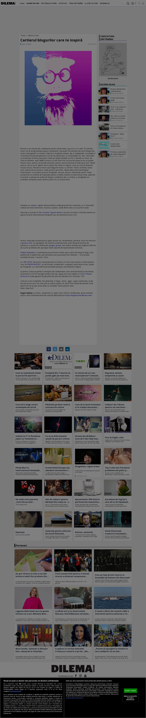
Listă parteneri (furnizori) (74, 698)
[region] (73, 697)
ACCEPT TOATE (130, 691)
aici (17, 706)
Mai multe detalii (15, 691)
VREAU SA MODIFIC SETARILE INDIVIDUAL (130, 698)
